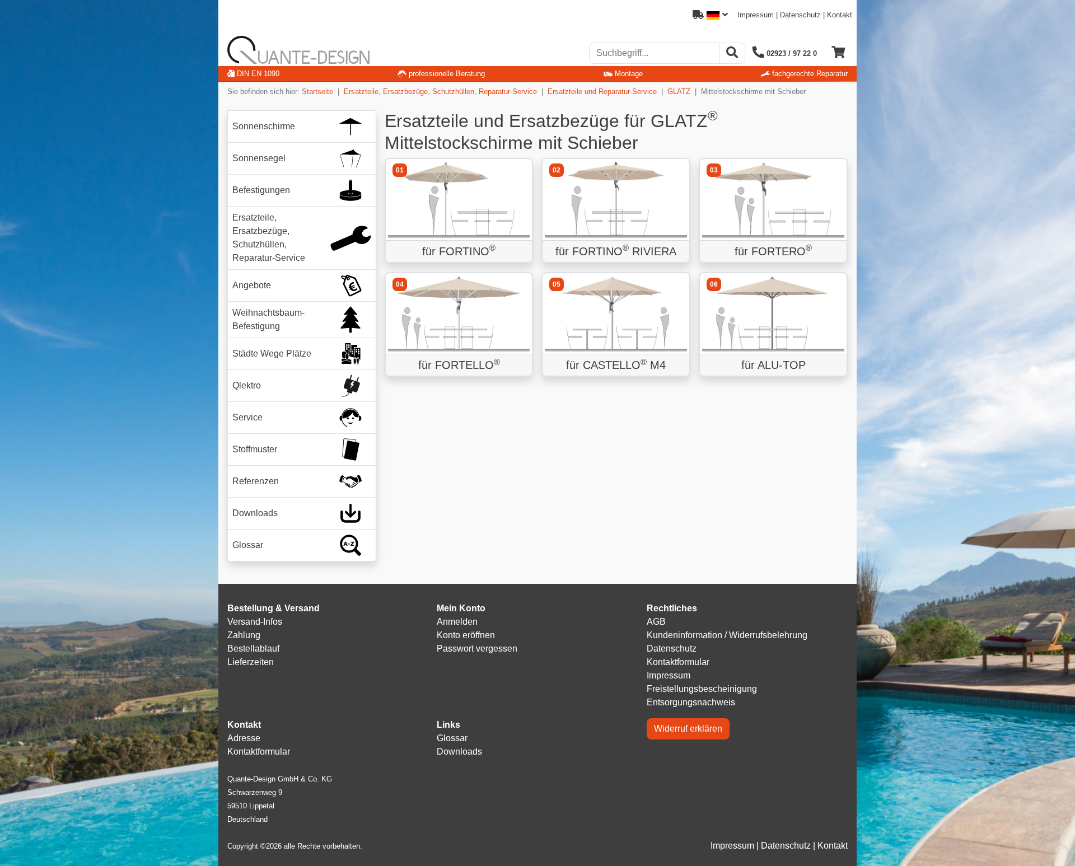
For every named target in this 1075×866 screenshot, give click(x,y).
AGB (656, 621)
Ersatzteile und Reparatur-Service (602, 91)
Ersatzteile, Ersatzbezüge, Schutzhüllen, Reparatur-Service (440, 91)
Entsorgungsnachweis (691, 702)
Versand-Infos (254, 621)
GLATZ (678, 91)
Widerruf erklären (688, 728)
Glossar (452, 738)
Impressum (755, 15)
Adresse (243, 738)
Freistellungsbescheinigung (702, 689)
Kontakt (839, 15)
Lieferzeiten (250, 662)
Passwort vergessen (477, 648)
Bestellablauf (253, 648)
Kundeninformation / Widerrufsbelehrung (727, 635)
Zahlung (243, 635)
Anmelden (457, 621)
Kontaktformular (678, 662)
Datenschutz (800, 15)
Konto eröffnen (466, 635)
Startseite (317, 91)
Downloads (459, 751)
